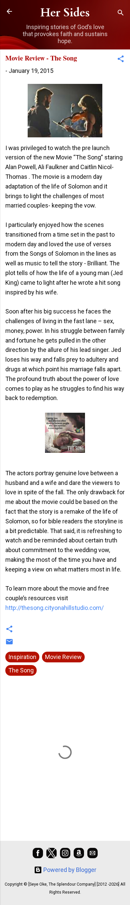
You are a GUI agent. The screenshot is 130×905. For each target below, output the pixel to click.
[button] (121, 60)
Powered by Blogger (69, 869)
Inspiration (22, 656)
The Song (21, 670)
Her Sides (65, 13)
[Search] (121, 13)
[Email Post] (9, 643)
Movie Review (63, 656)
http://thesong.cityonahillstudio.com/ (55, 607)
